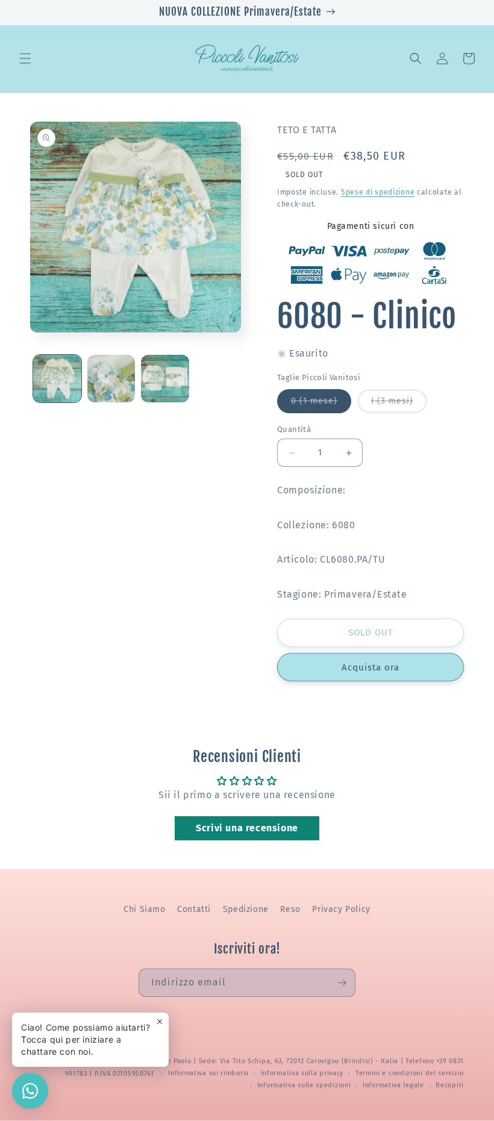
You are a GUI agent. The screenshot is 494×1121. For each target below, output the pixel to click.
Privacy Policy (341, 909)
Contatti (194, 909)
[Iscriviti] (341, 983)
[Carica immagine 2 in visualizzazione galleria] (111, 379)
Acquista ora (370, 667)
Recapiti (450, 1085)
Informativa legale (393, 1085)
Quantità (294, 429)
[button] (25, 58)
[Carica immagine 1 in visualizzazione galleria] (57, 379)
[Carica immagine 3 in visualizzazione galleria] (165, 379)
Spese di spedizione (377, 192)
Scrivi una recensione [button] (247, 828)
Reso (290, 909)
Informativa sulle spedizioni (304, 1085)
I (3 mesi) (399, 404)
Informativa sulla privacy (302, 1073)
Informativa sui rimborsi (208, 1073)
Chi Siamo (144, 909)
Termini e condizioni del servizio (409, 1073)
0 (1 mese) (321, 404)
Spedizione (246, 909)
